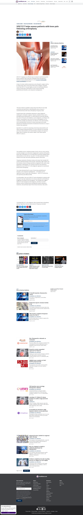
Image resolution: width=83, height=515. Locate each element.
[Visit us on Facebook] (37, 509)
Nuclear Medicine (37, 23)
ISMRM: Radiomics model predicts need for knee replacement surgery (34, 267)
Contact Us (48, 511)
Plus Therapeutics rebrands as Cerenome (54, 66)
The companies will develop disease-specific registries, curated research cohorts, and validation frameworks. (38, 454)
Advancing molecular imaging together (54, 54)
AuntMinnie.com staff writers (35, 296)
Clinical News (20, 23)
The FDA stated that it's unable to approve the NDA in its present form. (38, 319)
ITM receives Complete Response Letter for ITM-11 (55, 59)
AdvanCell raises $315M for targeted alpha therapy (39, 436)
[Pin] (27, 35)
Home (56, 511)
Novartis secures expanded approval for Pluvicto (36, 350)
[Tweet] (25, 35)
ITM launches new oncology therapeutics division (36, 387)
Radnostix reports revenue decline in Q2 (38, 303)
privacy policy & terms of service (38, 226)
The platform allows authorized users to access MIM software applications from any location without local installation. (39, 415)
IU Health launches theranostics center (54, 46)
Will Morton (21, 31)
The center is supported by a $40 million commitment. (37, 298)
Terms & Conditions (41, 511)
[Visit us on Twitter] (40, 509)
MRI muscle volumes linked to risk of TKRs (47, 267)
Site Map (52, 511)
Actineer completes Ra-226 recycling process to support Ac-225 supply (39, 459)
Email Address (27, 219)
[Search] (70, 1)
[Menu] (72, 1)
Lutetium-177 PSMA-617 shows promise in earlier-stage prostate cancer (38, 399)
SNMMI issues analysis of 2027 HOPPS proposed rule (37, 361)
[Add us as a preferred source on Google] (30, 35)
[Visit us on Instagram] (45, 509)
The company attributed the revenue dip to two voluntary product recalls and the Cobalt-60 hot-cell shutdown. (39, 308)
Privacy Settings (34, 511)
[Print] (17, 35)
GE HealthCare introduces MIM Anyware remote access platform (38, 410)
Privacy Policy (28, 511)
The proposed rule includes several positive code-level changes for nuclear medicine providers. (38, 366)
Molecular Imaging (28, 23)
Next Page (26, 470)
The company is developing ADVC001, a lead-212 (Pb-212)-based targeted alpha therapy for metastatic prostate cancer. (39, 441)
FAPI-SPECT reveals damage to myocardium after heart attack (22, 267)
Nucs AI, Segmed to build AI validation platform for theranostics (37, 448)
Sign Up (26, 229)
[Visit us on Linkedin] (42, 509)
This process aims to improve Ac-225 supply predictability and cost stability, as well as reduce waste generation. (38, 465)
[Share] (20, 35)
